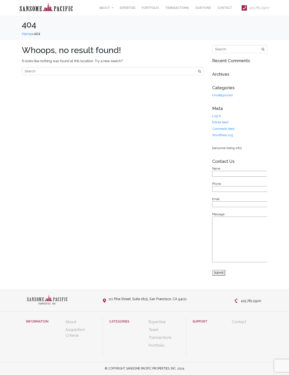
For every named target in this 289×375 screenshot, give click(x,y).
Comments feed (223, 128)
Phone (216, 183)
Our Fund (203, 8)
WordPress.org (222, 135)
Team (153, 329)
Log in (216, 116)
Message (218, 214)
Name (216, 168)
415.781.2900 (258, 8)
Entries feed (220, 122)
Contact (224, 8)
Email (216, 199)
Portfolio (150, 8)
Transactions (177, 8)
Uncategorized (222, 95)
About (104, 8)
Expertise (127, 8)
